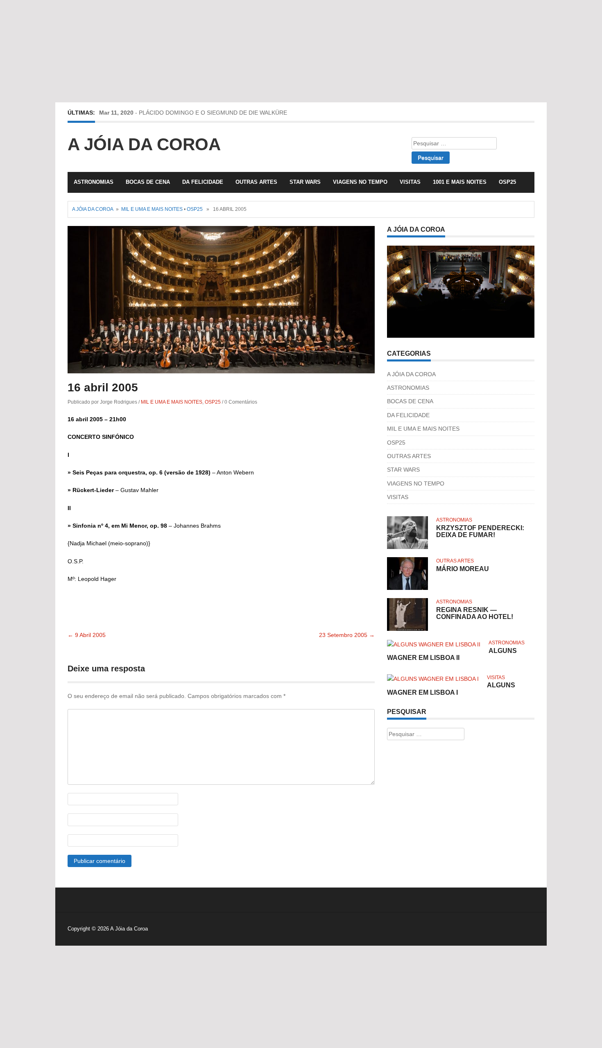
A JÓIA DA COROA (411, 374)
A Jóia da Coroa (144, 144)
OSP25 (507, 182)
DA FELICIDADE (202, 182)
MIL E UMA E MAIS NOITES (152, 209)
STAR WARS (305, 182)
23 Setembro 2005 (347, 635)
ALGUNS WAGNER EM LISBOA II (452, 654)
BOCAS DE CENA (148, 182)
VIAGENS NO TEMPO (360, 182)
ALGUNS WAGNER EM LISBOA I (451, 689)
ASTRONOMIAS (93, 182)
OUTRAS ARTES (256, 182)
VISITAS (410, 182)
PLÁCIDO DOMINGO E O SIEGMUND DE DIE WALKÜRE (213, 112)
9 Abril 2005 (87, 635)
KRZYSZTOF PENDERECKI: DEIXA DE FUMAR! (480, 531)
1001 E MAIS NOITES (460, 182)
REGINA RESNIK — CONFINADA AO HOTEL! (474, 613)
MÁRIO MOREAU (462, 568)
